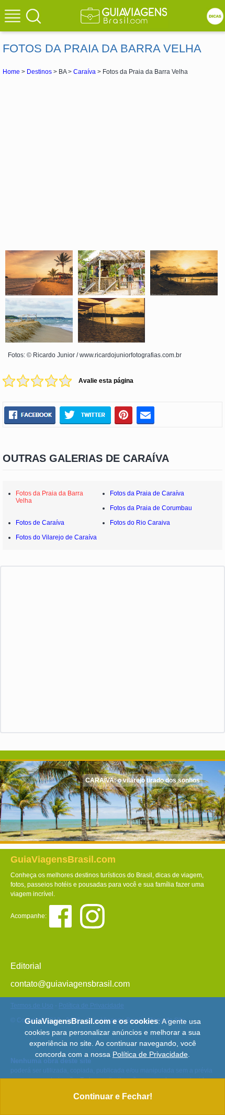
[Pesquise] (33, 15)
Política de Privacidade (150, 1054)
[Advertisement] (112, 161)
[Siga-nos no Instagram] (95, 915)
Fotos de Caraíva (40, 522)
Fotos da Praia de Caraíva (147, 493)
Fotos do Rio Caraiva (140, 522)
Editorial (25, 966)
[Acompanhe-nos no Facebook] (64, 915)
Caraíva (84, 71)
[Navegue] (14, 17)
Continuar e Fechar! (112, 1096)
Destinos (39, 71)
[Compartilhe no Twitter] (85, 415)
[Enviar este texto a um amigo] (145, 415)
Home (11, 71)
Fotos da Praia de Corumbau (151, 508)
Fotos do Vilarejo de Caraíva (56, 537)
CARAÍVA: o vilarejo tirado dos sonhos (142, 780)
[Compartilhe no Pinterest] (124, 415)
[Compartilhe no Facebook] (30, 415)
